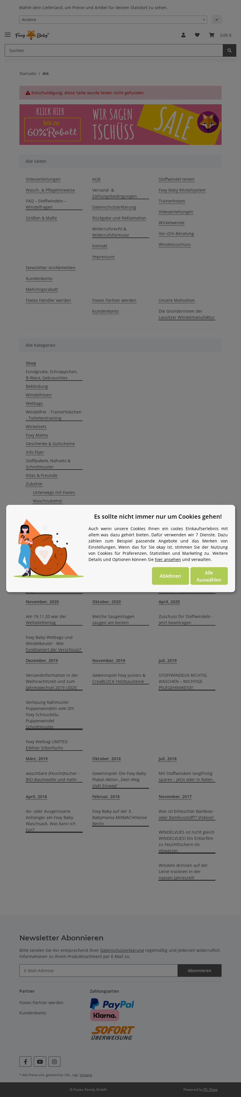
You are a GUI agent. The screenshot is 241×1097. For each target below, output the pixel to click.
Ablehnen (170, 576)
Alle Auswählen (209, 576)
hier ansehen (168, 559)
